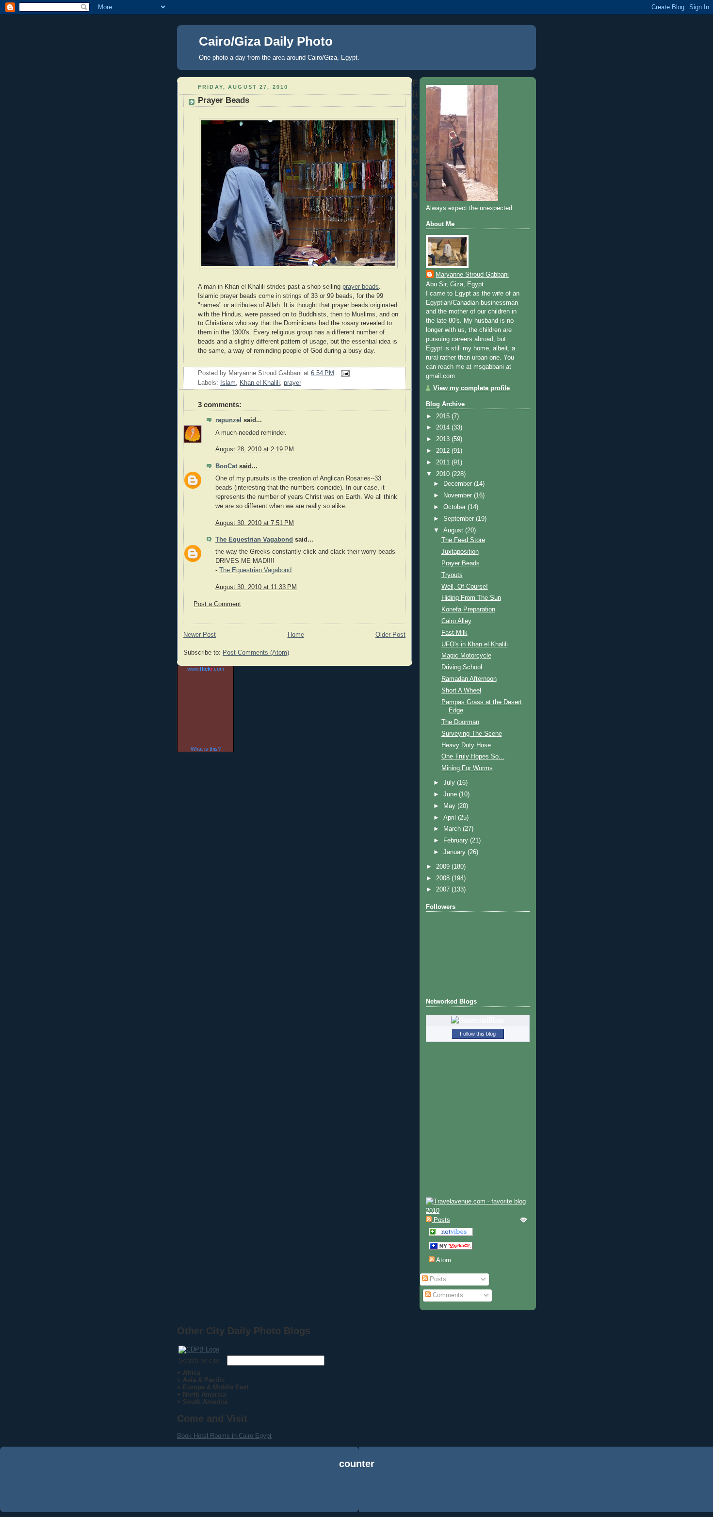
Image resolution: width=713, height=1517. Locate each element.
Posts (437, 1279)
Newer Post (199, 634)
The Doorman (460, 722)
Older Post (390, 634)
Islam (228, 382)
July (450, 782)
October (455, 507)
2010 (444, 474)
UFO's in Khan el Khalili (474, 644)
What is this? (206, 749)
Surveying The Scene (471, 733)
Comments (447, 1295)
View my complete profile (471, 388)
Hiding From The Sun (471, 597)
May (450, 806)
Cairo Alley (456, 621)
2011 (444, 462)
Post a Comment (217, 604)
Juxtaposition (460, 551)
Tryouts (452, 575)
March (453, 828)
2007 (444, 889)
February (456, 840)
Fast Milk (454, 632)
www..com (205, 669)
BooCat (226, 466)
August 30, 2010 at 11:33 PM (256, 587)
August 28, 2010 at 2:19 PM (254, 449)
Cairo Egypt (255, 1435)
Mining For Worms (467, 768)
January (455, 852)
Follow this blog (478, 1034)
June (451, 794)
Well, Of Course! (464, 586)
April (450, 817)
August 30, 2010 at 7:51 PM (254, 523)
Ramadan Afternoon (469, 679)
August (454, 530)
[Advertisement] (356, 1492)
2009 (444, 866)
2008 (444, 878)
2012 (444, 450)
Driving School (461, 667)
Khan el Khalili (260, 382)
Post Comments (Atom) (256, 652)
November (458, 495)
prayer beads (360, 286)
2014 (444, 427)
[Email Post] (344, 373)
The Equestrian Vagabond (254, 539)
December (458, 483)
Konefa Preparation (468, 609)
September (459, 518)
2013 (444, 439)
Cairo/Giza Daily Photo (266, 41)
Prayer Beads (223, 100)
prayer (292, 382)
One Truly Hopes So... (472, 756)
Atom (443, 1260)
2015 (444, 416)
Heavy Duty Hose (466, 745)
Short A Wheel (461, 690)
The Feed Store (463, 540)
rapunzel (228, 420)
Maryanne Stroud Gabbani (472, 274)
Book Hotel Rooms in (208, 1435)
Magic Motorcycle (466, 655)
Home (296, 634)
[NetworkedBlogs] (477, 1020)
